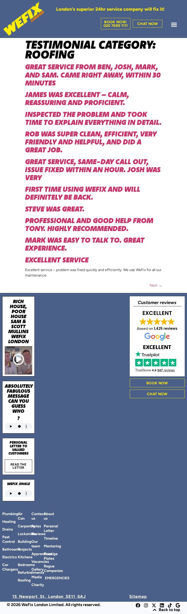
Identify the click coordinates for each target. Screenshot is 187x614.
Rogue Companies (46, 569)
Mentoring (46, 546)
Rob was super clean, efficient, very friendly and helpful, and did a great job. (91, 141)
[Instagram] (146, 605)
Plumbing (4, 514)
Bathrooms (4, 549)
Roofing (20, 580)
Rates (33, 526)
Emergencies (47, 578)
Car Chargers (4, 567)
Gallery (33, 569)
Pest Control (4, 540)
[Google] (178, 605)
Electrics (4, 557)
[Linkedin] (162, 605)
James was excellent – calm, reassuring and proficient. (77, 98)
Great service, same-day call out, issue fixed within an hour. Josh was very (93, 169)
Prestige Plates (46, 556)
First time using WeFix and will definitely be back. (82, 192)
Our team (33, 544)
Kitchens (20, 557)
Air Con (20, 516)
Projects (20, 549)
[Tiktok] (170, 605)
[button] (174, 24)
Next (156, 285)
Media (33, 577)
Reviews (33, 534)
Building (20, 542)
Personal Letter (46, 529)
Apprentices (33, 554)
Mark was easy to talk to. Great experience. (84, 243)
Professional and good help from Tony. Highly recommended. (89, 224)
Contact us (33, 516)
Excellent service (56, 259)
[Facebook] (138, 605)
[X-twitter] (154, 605)
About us (46, 516)
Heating (4, 522)
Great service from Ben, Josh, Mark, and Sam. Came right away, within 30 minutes (93, 74)
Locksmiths (20, 534)
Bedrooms (20, 565)
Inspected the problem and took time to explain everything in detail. (93, 118)
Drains (4, 529)
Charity (33, 585)
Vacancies (33, 562)
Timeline (46, 539)
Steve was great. (55, 208)
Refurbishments (20, 573)
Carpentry (20, 526)
